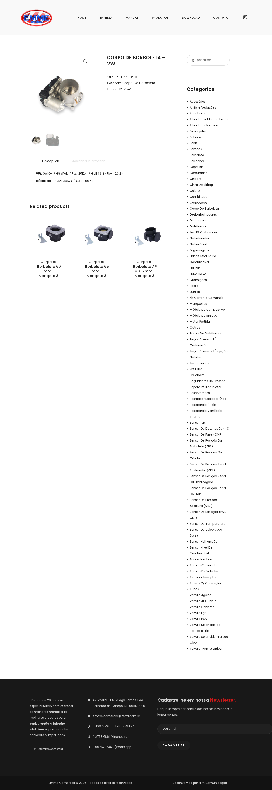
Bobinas (195, 137)
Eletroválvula (199, 244)
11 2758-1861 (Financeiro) (111, 737)
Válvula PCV (198, 619)
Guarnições (198, 280)
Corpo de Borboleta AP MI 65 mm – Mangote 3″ (145, 269)
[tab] (50, 161)
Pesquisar (192, 60)
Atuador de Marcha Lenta (209, 119)
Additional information (88, 161)
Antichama (198, 113)
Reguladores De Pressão (207, 381)
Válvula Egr (198, 613)
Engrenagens (199, 250)
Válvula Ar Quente (203, 601)
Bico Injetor (198, 131)
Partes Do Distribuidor (205, 333)
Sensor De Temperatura (207, 524)
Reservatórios (200, 393)
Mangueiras (198, 304)
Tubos (194, 589)
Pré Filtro (196, 369)
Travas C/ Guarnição (205, 583)
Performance (200, 363)
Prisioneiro (197, 375)
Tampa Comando (203, 565)
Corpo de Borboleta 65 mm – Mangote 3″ (97, 269)
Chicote (196, 179)
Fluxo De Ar (198, 274)
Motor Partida (200, 321)
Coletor (195, 191)
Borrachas (197, 161)
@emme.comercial (51, 749)
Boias (193, 143)
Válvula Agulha (200, 595)
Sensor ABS (198, 422)
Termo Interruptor (203, 577)
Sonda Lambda (201, 559)
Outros (195, 327)
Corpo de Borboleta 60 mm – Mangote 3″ (49, 269)
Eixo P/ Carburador (203, 232)
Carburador (198, 173)
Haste (194, 286)
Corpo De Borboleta (138, 83)
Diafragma (198, 220)
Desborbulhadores (203, 214)
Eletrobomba (199, 238)
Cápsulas (196, 167)
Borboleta (197, 155)
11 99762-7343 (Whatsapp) (113, 747)
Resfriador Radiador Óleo (208, 399)
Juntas (195, 292)
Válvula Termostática (206, 648)
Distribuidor (198, 226)
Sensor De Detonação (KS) (210, 428)
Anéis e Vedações (203, 107)
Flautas (195, 268)
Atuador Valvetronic (204, 125)
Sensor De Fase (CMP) (206, 434)
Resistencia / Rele (203, 405)
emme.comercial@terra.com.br (116, 716)
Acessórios (197, 101)
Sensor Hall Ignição (203, 541)
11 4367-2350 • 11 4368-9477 (113, 726)
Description (50, 161)
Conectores (198, 202)
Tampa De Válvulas (204, 571)
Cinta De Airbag (201, 185)
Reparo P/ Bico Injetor (205, 387)
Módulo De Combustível (207, 310)
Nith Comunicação (213, 783)
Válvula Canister (202, 607)
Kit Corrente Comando (207, 298)
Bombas (196, 149)
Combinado (198, 197)
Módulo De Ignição (203, 315)
